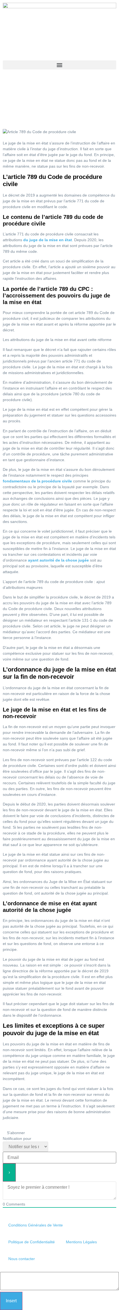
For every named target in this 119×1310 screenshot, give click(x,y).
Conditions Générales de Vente (35, 1225)
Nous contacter (21, 1259)
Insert (11, 1300)
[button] (59, 64)
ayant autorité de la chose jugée (58, 560)
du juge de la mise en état (47, 240)
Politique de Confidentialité (31, 1242)
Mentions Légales (81, 1242)
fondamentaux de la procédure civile (37, 481)
